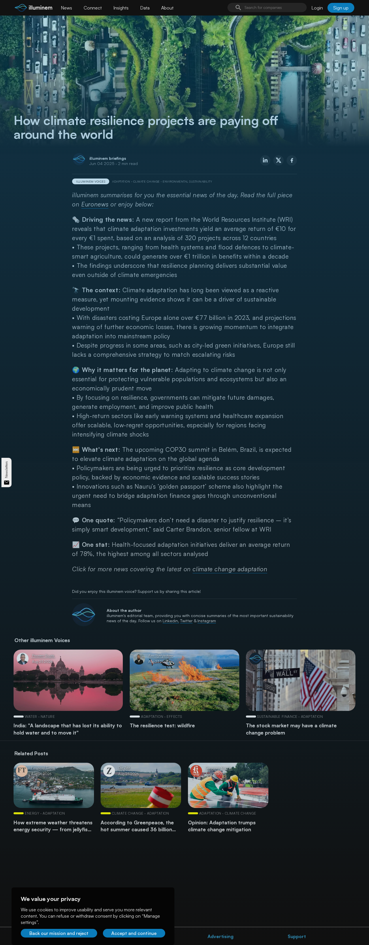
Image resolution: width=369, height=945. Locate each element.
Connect (93, 8)
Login (317, 8)
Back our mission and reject (59, 933)
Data (145, 8)
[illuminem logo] (33, 8)
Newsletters (6, 469)
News (66, 8)
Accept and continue (134, 933)
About (167, 8)
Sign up (341, 8)
